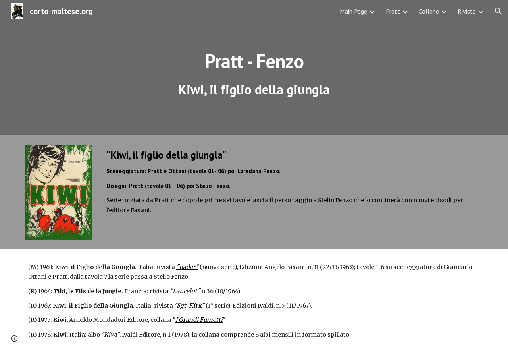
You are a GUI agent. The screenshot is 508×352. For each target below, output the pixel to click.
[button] (498, 11)
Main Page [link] (353, 11)
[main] (254, 67)
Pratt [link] (393, 11)
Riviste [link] (467, 11)
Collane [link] (429, 11)
